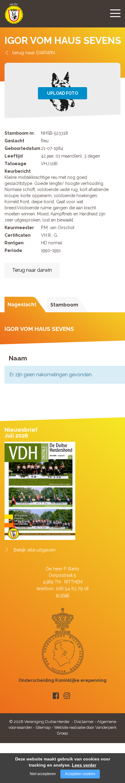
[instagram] (67, 695)
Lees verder (84, 765)
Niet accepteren (43, 774)
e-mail (62, 594)
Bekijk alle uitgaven (35, 550)
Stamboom (64, 305)
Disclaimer (84, 721)
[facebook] (56, 695)
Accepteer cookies (80, 774)
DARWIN (45, 52)
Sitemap (43, 727)
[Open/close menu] (115, 13)
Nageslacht (22, 304)
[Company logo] (14, 16)
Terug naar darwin (32, 270)
